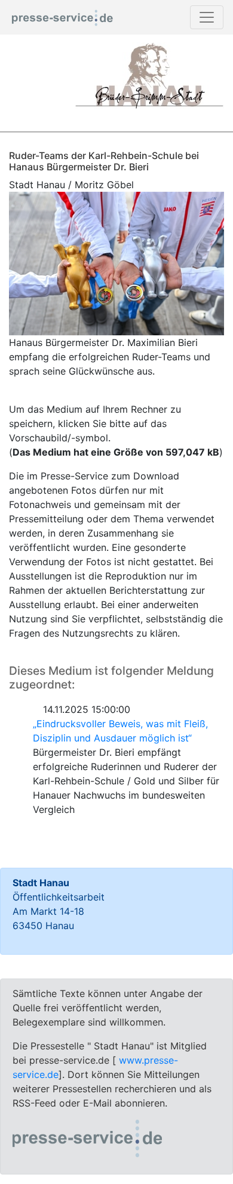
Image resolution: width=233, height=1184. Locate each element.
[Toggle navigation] (206, 17)
